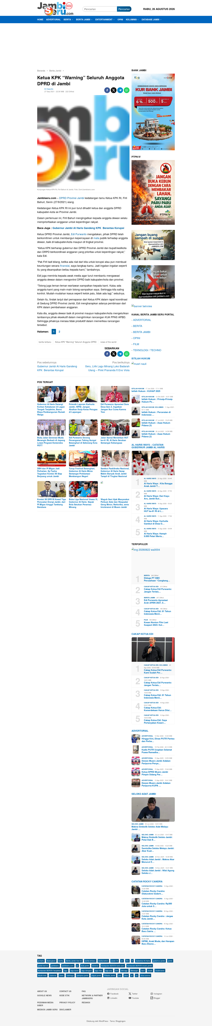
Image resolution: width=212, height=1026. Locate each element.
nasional (53, 975)
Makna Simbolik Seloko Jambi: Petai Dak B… (157, 838)
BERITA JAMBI (141, 332)
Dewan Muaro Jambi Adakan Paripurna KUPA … (156, 784)
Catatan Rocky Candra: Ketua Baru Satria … (156, 929)
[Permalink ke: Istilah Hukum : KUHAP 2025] (153, 374)
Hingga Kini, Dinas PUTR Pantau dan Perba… (158, 739)
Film (146, 620)
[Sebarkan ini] (107, 90)
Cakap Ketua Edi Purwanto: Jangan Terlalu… (158, 590)
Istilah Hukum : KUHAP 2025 (146, 391)
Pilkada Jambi (109, 975)
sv (132, 975)
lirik (116, 970)
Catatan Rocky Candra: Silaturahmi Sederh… (153, 892)
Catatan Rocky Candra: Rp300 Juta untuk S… (157, 904)
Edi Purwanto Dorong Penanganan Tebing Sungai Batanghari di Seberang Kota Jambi (83, 441)
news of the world (108, 341)
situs (126, 975)
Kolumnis (159, 407)
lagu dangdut (86, 970)
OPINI (136, 338)
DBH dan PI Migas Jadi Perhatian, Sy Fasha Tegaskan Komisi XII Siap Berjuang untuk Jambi (49, 472)
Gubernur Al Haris (143, 960)
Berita (147, 575)
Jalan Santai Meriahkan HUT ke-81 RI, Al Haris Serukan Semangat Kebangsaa (114, 440)
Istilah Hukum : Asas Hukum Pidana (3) (156, 424)
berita (61, 960)
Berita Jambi (149, 597)
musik (150, 970)
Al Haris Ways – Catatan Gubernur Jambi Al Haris (148, 446)
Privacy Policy (67, 1002)
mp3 (143, 970)
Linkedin (113, 998)
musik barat (159, 970)
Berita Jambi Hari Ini (74, 960)
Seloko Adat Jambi (144, 793)
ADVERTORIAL (142, 320)
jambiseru (55, 965)
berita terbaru (45, 341)
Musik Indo (42, 975)
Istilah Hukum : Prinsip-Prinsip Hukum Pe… (157, 400)
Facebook (114, 993)
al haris (41, 960)
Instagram (158, 993)
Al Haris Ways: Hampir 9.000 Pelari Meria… (155, 534)
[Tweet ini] (114, 90)
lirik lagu (124, 970)
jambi (170, 960)
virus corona (145, 975)
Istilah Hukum (141, 358)
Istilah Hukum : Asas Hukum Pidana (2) (156, 435)
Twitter (134, 993)
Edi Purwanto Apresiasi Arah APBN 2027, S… (156, 601)
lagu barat (74, 970)
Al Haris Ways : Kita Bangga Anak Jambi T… (158, 484)
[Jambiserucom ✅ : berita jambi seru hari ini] (55, 8)
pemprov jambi (82, 975)
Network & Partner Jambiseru (92, 997)
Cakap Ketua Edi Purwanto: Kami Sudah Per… (158, 671)
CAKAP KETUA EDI (142, 634)
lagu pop (108, 970)
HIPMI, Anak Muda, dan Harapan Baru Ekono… (158, 942)
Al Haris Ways (150, 478)
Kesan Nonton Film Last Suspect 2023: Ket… (156, 623)
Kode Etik (64, 995)
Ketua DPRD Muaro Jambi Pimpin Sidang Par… (155, 773)
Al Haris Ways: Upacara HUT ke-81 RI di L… (156, 509)
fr (132, 960)
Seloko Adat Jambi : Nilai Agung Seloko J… (158, 871)
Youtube (135, 998)
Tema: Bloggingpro (117, 1021)
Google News (44, 995)
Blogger (157, 998)
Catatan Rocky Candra (147, 881)
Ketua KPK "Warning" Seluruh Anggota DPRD (75, 341)
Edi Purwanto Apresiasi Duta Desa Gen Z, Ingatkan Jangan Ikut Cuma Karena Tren (115, 408)
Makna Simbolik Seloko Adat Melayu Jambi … (150, 827)
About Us (42, 991)
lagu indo (98, 970)
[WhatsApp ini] (127, 90)
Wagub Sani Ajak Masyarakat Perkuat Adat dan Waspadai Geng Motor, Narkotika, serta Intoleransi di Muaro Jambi (115, 503)
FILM (136, 344)
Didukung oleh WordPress (97, 1021)
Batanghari (51, 960)
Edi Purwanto (79, 234)
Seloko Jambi (137, 824)
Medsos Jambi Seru (47, 1009)
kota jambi (85, 965)
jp (77, 965)
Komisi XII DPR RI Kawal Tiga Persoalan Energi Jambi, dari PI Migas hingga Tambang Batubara (51, 503)
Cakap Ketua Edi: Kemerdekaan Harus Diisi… (158, 708)
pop (119, 975)
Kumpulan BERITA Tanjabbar (49, 970)
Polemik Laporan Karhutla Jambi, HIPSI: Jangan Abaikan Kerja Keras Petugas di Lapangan (83, 408)
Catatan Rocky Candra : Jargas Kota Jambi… (157, 917)
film (127, 960)
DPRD (62, 198)
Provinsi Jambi (75, 198)
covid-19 (114, 960)
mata (96, 238)
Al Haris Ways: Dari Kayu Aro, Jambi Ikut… (156, 497)
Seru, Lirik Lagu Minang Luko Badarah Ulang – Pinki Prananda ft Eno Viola (107, 366)
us (137, 975)
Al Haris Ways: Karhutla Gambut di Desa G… (156, 522)
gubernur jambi (159, 960)
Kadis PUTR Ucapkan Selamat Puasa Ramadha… (157, 751)
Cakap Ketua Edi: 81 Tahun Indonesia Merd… (157, 612)
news (61, 975)
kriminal (95, 965)
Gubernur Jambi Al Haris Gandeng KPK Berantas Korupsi (88, 228)
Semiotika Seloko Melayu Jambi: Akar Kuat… (158, 849)
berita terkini (103, 960)
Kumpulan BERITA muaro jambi (139, 965)
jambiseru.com (68, 965)
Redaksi (86, 1002)
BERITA (137, 326)
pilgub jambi (96, 975)
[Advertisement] (106, 45)
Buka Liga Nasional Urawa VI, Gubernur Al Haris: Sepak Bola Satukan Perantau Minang (83, 503)
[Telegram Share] (120, 90)
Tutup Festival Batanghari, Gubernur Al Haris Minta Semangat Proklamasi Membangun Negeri (82, 472)
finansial (65, 265)
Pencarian (124, 9)
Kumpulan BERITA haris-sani (112, 965)
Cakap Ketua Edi (151, 586)
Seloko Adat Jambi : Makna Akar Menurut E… (158, 860)
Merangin (134, 970)
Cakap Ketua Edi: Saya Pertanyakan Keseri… (155, 721)
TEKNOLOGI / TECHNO (147, 350)
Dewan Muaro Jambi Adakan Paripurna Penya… (156, 762)
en (122, 960)
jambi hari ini (43, 965)
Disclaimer (65, 1009)
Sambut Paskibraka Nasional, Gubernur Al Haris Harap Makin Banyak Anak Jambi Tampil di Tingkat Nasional (115, 472)
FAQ (84, 991)
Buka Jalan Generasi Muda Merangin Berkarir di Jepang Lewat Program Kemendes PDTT (51, 441)
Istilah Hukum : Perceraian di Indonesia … (156, 413)
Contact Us (65, 991)
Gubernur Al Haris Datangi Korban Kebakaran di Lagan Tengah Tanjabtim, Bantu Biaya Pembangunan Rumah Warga (51, 409)
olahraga (70, 975)
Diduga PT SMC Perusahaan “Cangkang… (157, 579)
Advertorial (140, 730)
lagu (65, 970)
